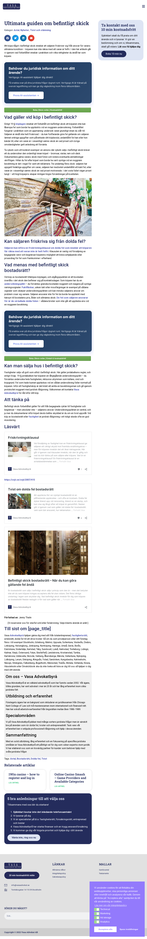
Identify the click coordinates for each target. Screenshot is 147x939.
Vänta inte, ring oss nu (24, 837)
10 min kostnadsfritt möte (22, 875)
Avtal (16, 30)
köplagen (21, 124)
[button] (143, 6)
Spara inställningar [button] (129, 929)
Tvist (44, 758)
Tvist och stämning (40, 30)
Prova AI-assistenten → (26, 95)
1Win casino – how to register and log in (24, 776)
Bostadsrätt (23, 758)
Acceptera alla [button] (105, 929)
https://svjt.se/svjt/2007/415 (19, 479)
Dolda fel (35, 758)
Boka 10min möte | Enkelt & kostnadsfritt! (47, 358)
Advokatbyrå (17, 635)
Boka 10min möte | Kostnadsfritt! (47, 110)
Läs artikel (14, 783)
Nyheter (24, 30)
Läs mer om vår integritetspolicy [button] (111, 905)
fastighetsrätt (79, 635)
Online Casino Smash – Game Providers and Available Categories (70, 777)
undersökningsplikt (14, 284)
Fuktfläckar (28, 287)
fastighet (34, 416)
